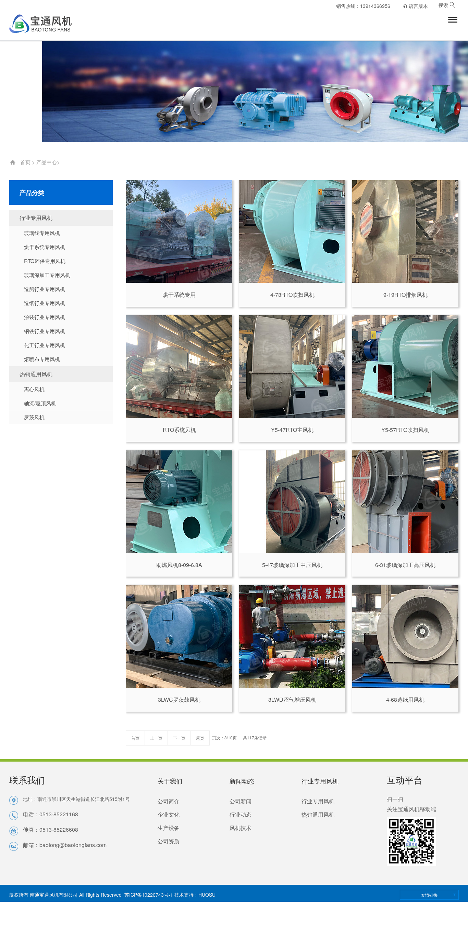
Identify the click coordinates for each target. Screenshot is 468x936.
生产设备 (169, 828)
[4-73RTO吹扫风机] (292, 231)
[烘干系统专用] (179, 231)
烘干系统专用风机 (44, 246)
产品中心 (46, 162)
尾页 (200, 738)
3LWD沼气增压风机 (292, 699)
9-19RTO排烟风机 (405, 295)
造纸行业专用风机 (44, 302)
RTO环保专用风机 (44, 260)
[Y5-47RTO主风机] (292, 366)
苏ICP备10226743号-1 (148, 894)
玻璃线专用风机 (42, 232)
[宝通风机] (45, 24)
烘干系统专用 (179, 295)
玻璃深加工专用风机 (47, 274)
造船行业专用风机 (44, 288)
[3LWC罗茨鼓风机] (179, 636)
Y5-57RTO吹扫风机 (405, 430)
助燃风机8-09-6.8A (179, 565)
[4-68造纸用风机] (405, 636)
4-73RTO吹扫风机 (292, 295)
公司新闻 (240, 801)
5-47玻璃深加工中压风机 (292, 565)
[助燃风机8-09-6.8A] (179, 501)
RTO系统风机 (179, 430)
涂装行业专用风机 (44, 316)
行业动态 (240, 814)
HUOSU (206, 894)
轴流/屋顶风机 (40, 403)
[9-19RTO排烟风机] (405, 231)
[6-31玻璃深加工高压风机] (405, 501)
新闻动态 (242, 780)
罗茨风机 (34, 417)
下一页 (179, 738)
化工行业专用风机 (44, 344)
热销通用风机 (36, 374)
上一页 (156, 738)
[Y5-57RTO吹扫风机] (405, 366)
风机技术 (240, 828)
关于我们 (170, 780)
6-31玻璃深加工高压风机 (405, 565)
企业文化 (169, 814)
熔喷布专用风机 (42, 358)
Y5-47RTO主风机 (292, 430)
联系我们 (27, 779)
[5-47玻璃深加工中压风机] (292, 501)
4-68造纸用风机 (405, 699)
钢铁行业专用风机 (44, 330)
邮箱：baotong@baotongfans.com (65, 845)
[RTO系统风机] (179, 366)
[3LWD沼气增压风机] (292, 636)
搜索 (447, 5)
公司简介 (169, 801)
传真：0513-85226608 (50, 829)
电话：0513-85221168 (50, 814)
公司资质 (169, 841)
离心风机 (34, 389)
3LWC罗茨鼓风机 (179, 699)
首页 (25, 162)
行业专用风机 (36, 218)
